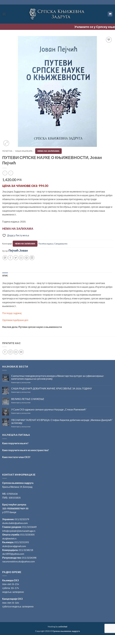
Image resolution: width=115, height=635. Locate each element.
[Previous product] (10, 173)
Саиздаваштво (60, 243)
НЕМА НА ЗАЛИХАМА (48, 151)
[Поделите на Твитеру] (15, 257)
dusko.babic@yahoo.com (15, 523)
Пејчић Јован (18, 250)
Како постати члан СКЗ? (16, 457)
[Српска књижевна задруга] (57, 14)
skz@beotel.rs (9, 538)
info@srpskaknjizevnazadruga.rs (19, 530)
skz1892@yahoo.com (13, 553)
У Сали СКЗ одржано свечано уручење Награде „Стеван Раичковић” (48, 409)
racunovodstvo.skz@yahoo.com (18, 561)
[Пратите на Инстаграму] (10, 351)
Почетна (7, 151)
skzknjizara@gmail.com (14, 546)
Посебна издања (45, 243)
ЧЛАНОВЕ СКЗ (26, 185)
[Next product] (5, 173)
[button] (4, 14)
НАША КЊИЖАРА (23, 151)
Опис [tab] (5, 275)
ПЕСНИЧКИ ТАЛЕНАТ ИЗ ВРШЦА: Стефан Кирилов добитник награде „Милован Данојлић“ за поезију (61, 421)
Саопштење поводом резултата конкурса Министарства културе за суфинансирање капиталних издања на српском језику (57, 377)
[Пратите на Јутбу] (21, 351)
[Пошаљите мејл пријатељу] (21, 257)
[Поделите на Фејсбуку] (10, 257)
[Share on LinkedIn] (31, 257)
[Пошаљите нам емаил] (15, 351)
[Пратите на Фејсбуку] (5, 351)
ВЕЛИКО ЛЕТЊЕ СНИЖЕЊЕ (27, 399)
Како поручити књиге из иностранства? (25, 450)
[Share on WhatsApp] (5, 257)
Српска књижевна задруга (17, 482)
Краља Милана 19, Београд (17, 486)
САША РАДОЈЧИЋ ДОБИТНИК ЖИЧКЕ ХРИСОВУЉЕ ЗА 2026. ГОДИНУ (51, 388)
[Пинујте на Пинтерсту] (26, 257)
